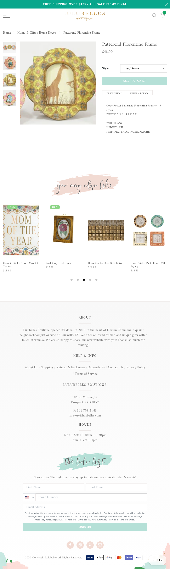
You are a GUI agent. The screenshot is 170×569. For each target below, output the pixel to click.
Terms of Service (86, 374)
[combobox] (29, 497)
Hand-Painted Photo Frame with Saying (148, 265)
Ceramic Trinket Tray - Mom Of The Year (20, 265)
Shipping (47, 367)
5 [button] (96, 280)
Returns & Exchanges (70, 367)
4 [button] (90, 280)
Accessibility (96, 367)
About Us (31, 367)
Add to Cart (134, 80)
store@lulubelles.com (87, 416)
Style (105, 68)
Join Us (85, 527)
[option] (10, 49)
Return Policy (139, 93)
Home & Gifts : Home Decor (37, 33)
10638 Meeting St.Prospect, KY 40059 (85, 399)
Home (7, 33)
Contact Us (115, 367)
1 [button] (72, 280)
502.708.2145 (87, 411)
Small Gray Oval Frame (58, 263)
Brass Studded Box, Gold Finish (105, 263)
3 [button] (84, 280)
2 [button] (78, 280)
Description (114, 93)
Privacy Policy (135, 367)
